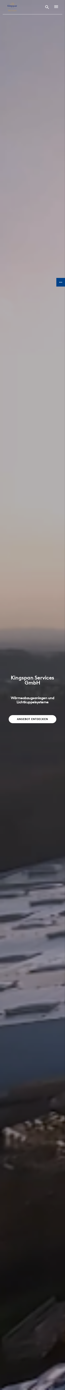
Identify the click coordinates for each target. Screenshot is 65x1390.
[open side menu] (55, 7)
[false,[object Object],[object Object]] (12, 7)
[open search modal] (46, 7)
